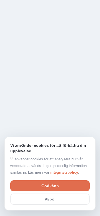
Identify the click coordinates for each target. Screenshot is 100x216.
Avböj (50, 199)
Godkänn (50, 186)
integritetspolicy (64, 172)
